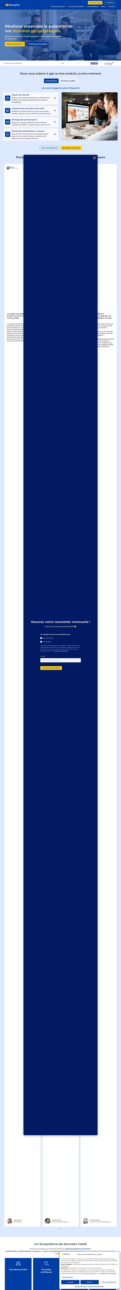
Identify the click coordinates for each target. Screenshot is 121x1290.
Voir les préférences (109, 1282)
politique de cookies (89, 1273)
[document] (60, 645)
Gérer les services (67, 1277)
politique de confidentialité (108, 1273)
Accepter (70, 1282)
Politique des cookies (81, 1286)
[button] (94, 158)
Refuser (89, 1282)
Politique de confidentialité (96, 1286)
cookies (101, 1259)
